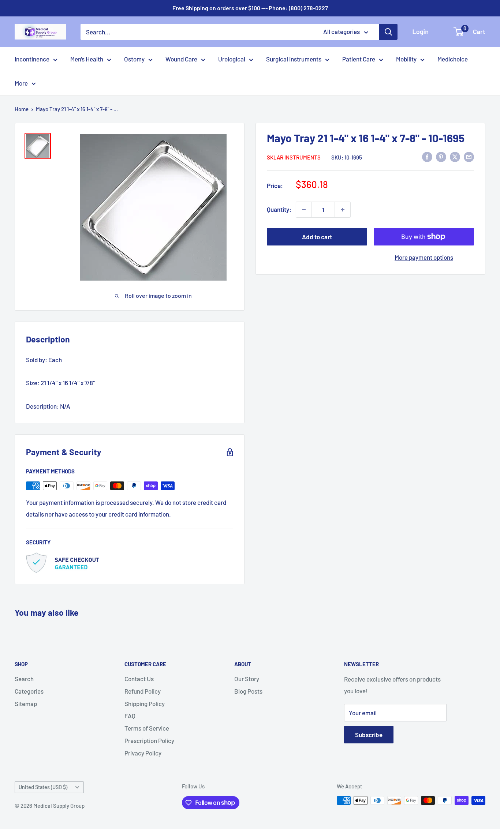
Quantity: (279, 209)
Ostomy (134, 59)
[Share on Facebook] (427, 156)
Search (24, 678)
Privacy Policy (142, 753)
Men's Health (86, 59)
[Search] (388, 32)
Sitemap (26, 703)
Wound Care (181, 59)
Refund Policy (142, 691)
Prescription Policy (149, 740)
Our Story (246, 678)
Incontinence (32, 59)
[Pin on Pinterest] (441, 156)
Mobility (406, 59)
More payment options (424, 257)
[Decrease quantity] (303, 209)
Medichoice (452, 59)
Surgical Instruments (293, 59)
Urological (231, 59)
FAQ (129, 715)
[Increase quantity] (342, 209)
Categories (29, 691)
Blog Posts (248, 691)
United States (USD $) (43, 787)
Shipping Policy (144, 703)
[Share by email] (469, 156)
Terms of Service (146, 728)
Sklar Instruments (294, 157)
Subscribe (369, 734)
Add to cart (317, 236)
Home (22, 109)
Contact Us (139, 678)
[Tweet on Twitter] (455, 156)
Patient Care (358, 59)
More (21, 83)
